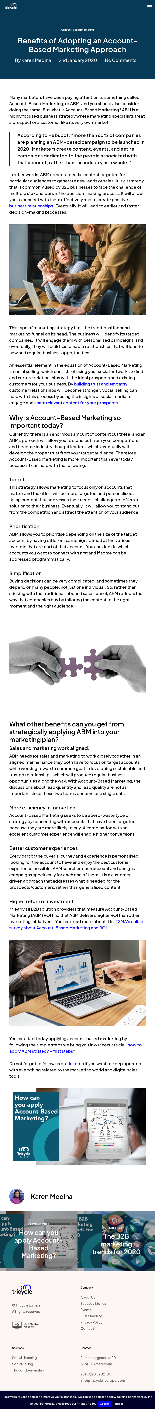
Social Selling (22, 1364)
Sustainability (91, 1316)
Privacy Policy (91, 1322)
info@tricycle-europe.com (103, 1380)
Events (86, 1310)
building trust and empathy (101, 383)
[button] (149, 7)
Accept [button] (104, 1403)
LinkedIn (75, 1063)
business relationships (31, 205)
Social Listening (24, 1358)
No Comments (120, 60)
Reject (119, 1403)
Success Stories (93, 1303)
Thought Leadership (28, 1370)
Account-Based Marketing (77, 29)
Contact (87, 1328)
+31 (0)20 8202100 (96, 1374)
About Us (88, 1297)
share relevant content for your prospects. (76, 402)
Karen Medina (36, 60)
